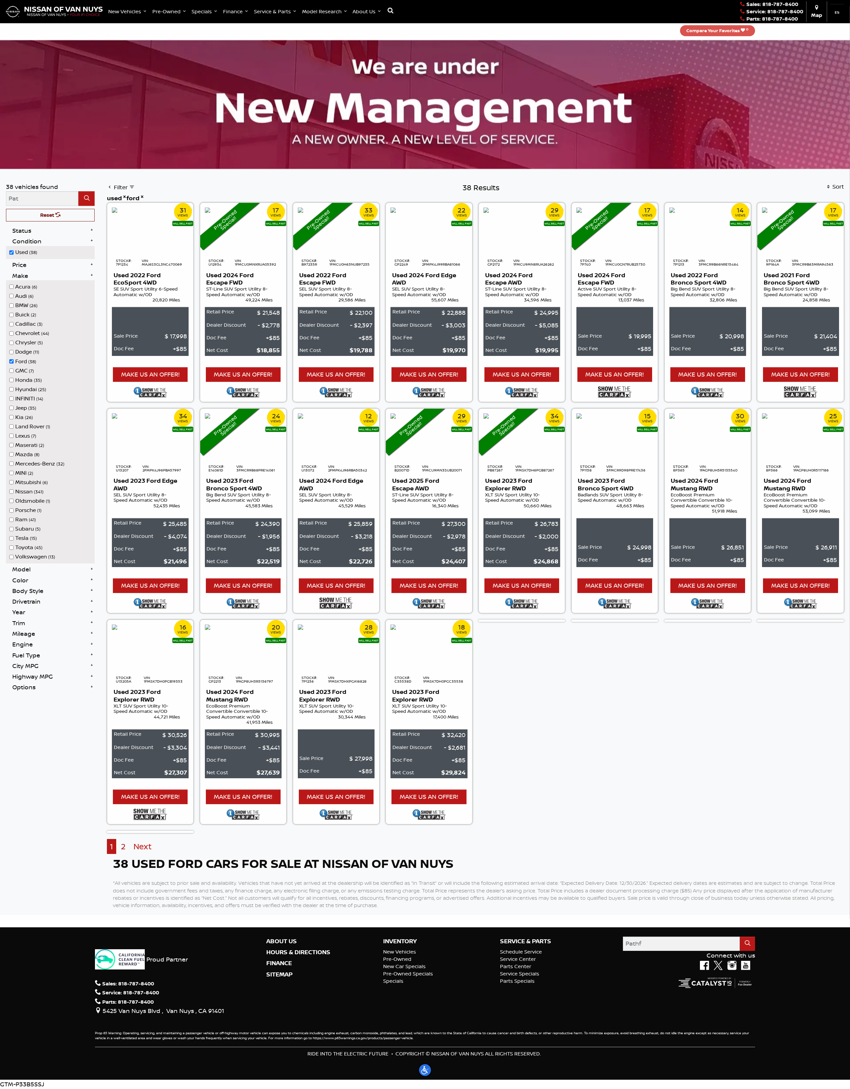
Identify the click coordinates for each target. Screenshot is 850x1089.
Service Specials (519, 973)
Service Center (518, 959)
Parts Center (515, 966)
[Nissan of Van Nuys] (54, 11)
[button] (128, 11)
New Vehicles (399, 951)
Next (142, 846)
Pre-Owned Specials (408, 973)
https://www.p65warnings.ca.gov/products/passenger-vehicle (363, 1038)
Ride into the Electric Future (347, 1053)
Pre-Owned (397, 959)
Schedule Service (521, 951)
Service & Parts (525, 941)
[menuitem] (52, 252)
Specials (393, 980)
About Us (281, 941)
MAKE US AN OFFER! (150, 374)
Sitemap (279, 974)
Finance (279, 963)
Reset (47, 214)
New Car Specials (404, 966)
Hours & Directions (298, 952)
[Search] (86, 198)
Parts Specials (517, 980)
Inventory (400, 941)
